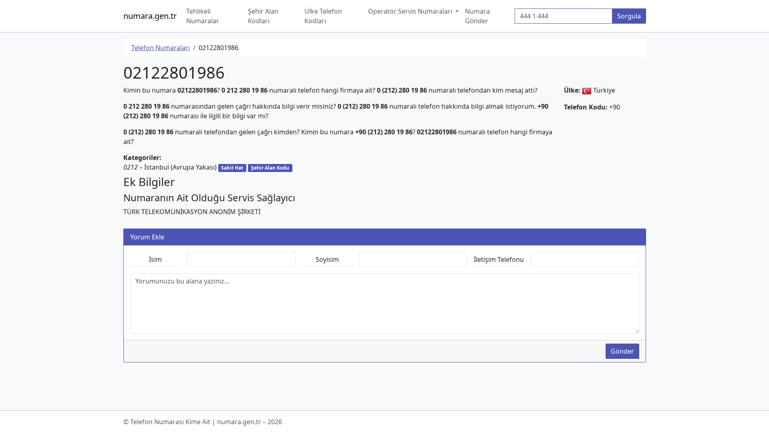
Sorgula (629, 16)
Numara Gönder (477, 16)
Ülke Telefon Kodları (323, 16)
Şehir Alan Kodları (263, 16)
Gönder (622, 351)
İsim (155, 259)
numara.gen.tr (150, 15)
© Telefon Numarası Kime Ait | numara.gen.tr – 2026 (202, 421)
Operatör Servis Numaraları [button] (411, 11)
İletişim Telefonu (499, 259)
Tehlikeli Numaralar (202, 16)
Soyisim (327, 259)
